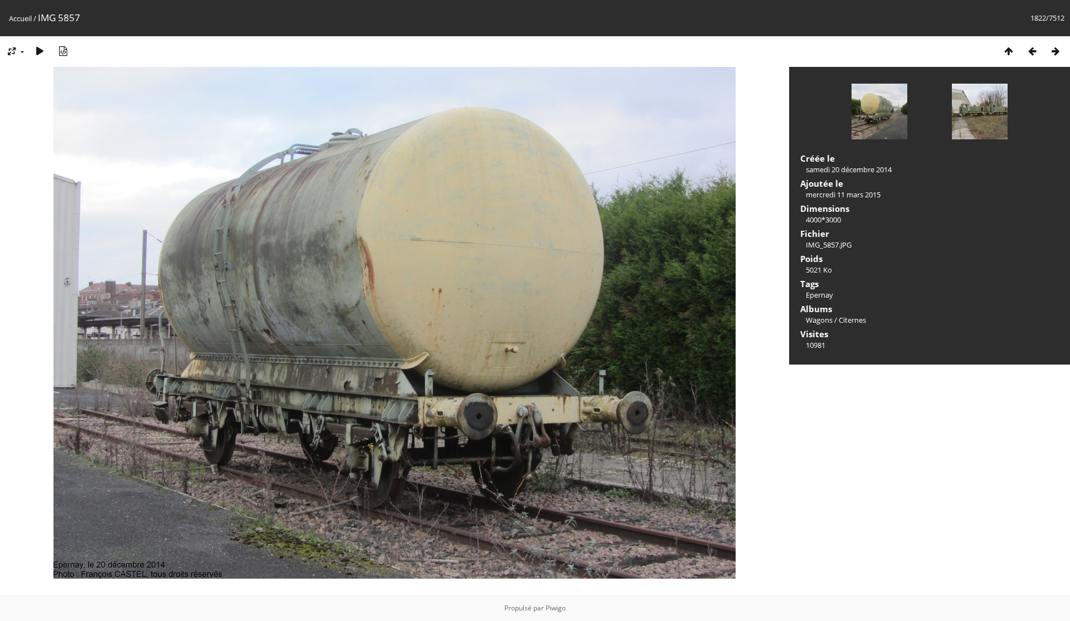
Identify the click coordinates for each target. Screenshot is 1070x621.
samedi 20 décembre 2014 (849, 169)
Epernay (819, 295)
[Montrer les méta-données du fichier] (63, 51)
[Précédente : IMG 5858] (1032, 51)
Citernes (852, 320)
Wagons (819, 320)
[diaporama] (39, 51)
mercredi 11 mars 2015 (843, 195)
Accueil (20, 18)
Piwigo (556, 608)
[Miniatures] (1008, 51)
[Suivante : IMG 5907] (1055, 51)
